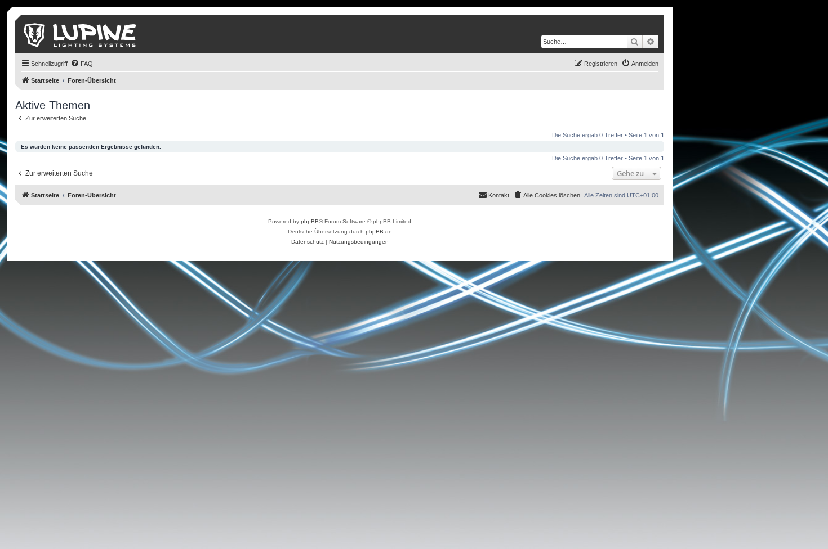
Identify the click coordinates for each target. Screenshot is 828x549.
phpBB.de (379, 231)
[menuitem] (81, 63)
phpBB (310, 221)
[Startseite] (81, 34)
